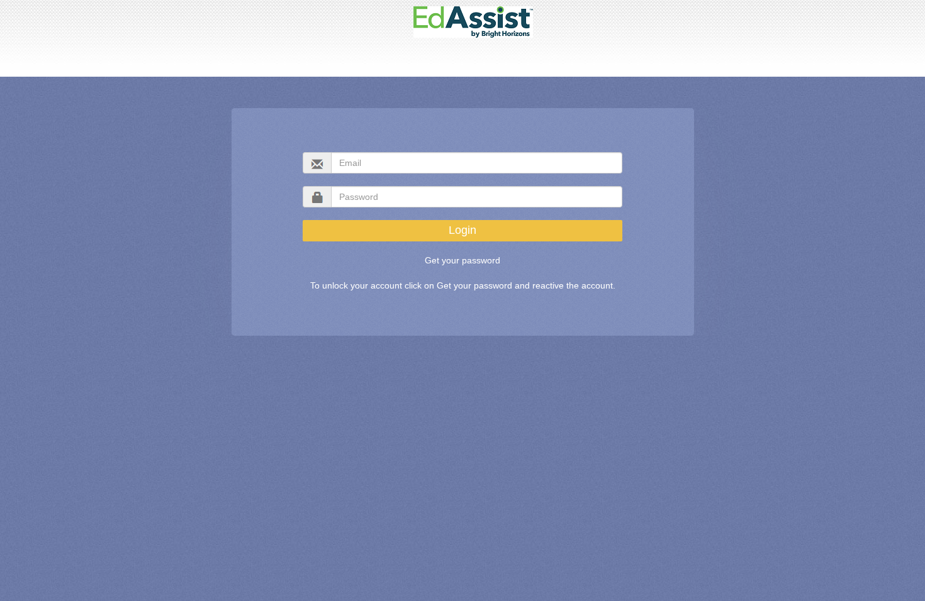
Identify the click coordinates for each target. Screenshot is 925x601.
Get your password (462, 260)
